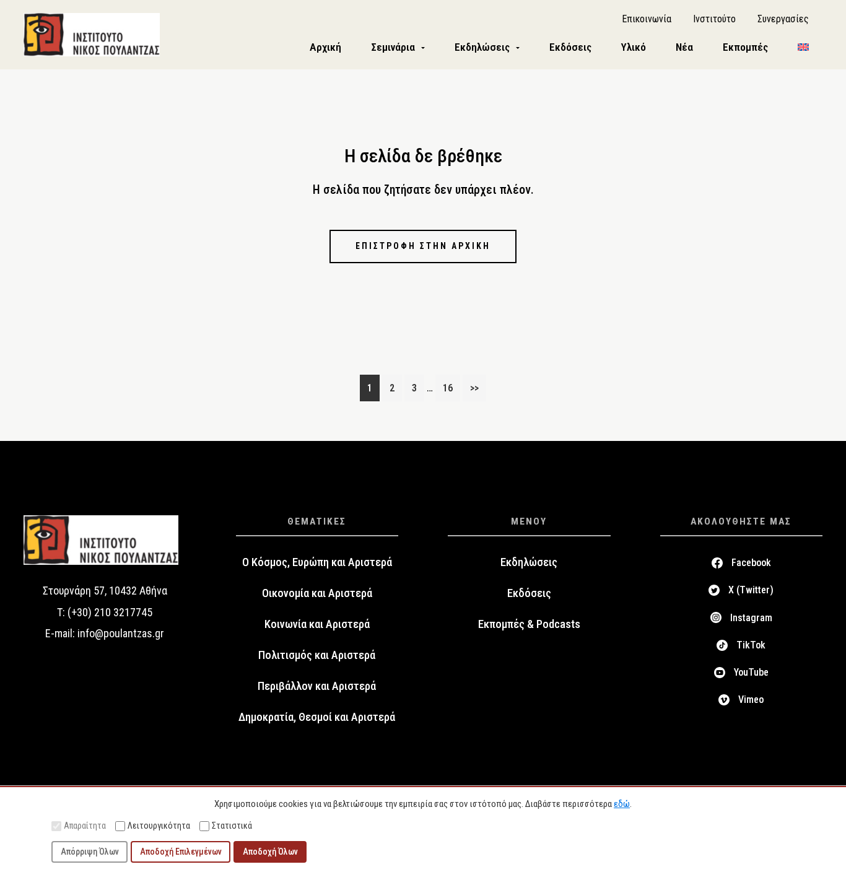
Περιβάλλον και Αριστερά (317, 686)
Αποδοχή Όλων (270, 852)
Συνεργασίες (783, 19)
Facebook (751, 563)
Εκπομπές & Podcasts (529, 624)
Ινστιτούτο (714, 19)
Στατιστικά (232, 826)
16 (451, 387)
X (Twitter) (751, 590)
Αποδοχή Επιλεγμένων (181, 852)
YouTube (751, 672)
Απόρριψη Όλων (90, 852)
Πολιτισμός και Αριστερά (316, 655)
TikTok (750, 645)
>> (474, 388)
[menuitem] (803, 47)
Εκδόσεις (529, 593)
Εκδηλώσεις (528, 562)
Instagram (751, 618)
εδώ (622, 803)
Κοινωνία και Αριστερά (317, 624)
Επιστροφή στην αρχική (423, 246)
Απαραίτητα (85, 826)
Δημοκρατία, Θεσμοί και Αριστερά (316, 717)
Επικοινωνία (646, 19)
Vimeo (751, 699)
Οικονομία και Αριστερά (317, 593)
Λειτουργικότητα (159, 826)
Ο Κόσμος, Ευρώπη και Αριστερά (317, 562)
